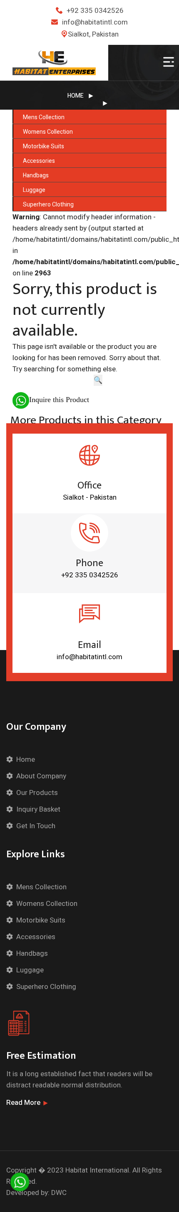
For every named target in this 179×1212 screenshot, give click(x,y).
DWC (59, 1192)
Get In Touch (35, 826)
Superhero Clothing (48, 204)
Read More (23, 1102)
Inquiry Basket (38, 809)
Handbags (36, 175)
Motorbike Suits (43, 146)
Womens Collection (48, 132)
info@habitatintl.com (95, 22)
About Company (41, 776)
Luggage (34, 190)
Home (75, 95)
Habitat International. (98, 1170)
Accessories (39, 161)
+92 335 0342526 (95, 10)
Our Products (37, 793)
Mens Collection (44, 117)
